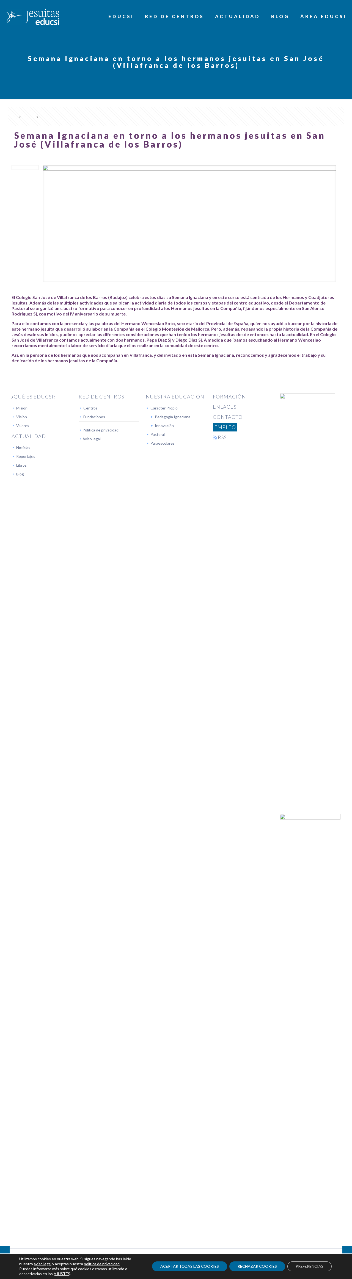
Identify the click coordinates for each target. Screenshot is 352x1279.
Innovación (164, 425)
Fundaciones (94, 416)
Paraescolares (162, 443)
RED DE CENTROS (101, 397)
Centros (90, 408)
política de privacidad (102, 1263)
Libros (21, 465)
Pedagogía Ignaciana (172, 416)
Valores (22, 425)
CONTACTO (228, 417)
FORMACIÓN (229, 397)
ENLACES (225, 407)
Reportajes (25, 456)
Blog (20, 474)
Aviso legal (91, 438)
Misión (22, 408)
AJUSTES (62, 1273)
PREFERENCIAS (309, 1266)
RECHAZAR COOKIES (257, 1266)
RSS (222, 437)
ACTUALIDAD (29, 436)
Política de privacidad (100, 430)
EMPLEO (225, 427)
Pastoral (157, 434)
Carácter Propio (164, 408)
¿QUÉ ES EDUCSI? (34, 397)
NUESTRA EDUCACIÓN (175, 397)
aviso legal (42, 1263)
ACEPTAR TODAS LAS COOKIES (189, 1266)
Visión (21, 416)
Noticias (23, 447)
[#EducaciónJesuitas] (32, 16)
